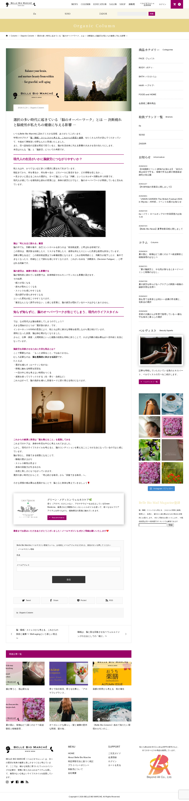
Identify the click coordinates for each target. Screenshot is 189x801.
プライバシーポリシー (78, 765)
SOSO (68, 13)
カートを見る (114, 765)
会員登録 (112, 757)
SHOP (123, 4)
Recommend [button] (58, 517)
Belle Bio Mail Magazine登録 (159, 502)
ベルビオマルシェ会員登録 (147, 4)
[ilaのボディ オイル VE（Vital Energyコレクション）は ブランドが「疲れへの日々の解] (149, 404)
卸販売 (132, 4)
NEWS (74, 4)
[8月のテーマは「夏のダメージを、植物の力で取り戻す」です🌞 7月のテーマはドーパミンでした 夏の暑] (172, 473)
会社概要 (72, 773)
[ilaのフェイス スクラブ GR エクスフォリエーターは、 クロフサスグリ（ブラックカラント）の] (149, 450)
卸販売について (75, 769)
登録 (170, 525)
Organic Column (37, 108)
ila (34, 13)
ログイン (162, 4)
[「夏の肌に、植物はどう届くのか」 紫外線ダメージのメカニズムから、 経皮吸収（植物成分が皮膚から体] (172, 427)
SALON (113, 4)
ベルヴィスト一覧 (150, 381)
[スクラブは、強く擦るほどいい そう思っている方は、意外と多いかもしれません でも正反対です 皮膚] (172, 450)
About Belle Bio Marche (79, 757)
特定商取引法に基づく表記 (80, 761)
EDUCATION (99, 4)
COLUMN (86, 4)
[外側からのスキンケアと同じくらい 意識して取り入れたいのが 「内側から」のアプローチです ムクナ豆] (172, 404)
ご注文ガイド (114, 753)
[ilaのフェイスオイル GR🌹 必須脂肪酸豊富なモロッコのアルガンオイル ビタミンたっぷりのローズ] (149, 473)
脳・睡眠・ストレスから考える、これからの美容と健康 (56, 137)
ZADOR (103, 13)
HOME (71, 753)
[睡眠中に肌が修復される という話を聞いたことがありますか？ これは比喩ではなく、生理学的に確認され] (149, 427)
